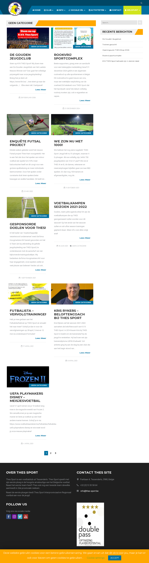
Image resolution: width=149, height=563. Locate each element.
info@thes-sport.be (90, 491)
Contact (116, 10)
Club (49, 10)
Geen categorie (39, 47)
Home (37, 10)
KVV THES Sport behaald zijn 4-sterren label (120, 61)
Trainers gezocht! (109, 44)
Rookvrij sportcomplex (68, 56)
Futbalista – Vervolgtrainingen (29, 312)
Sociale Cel (77, 10)
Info (61, 10)
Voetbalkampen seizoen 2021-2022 (70, 205)
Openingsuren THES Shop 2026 (115, 50)
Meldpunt (133, 10)
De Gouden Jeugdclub (20, 56)
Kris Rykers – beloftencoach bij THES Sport (69, 314)
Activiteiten (97, 10)
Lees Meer (40, 90)
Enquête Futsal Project (25, 143)
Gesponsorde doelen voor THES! (28, 226)
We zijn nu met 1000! (68, 143)
